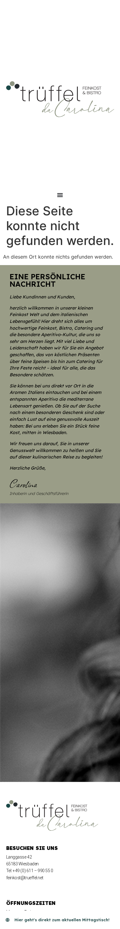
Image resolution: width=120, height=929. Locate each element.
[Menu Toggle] (60, 195)
